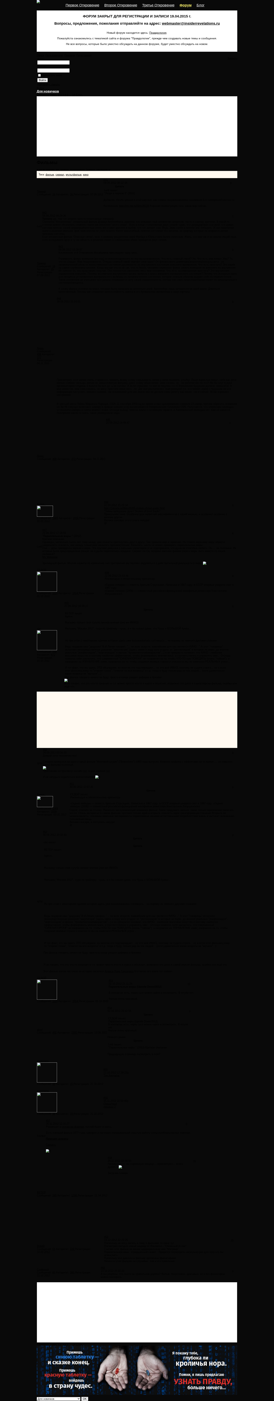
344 (54, 651)
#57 (48, 1120)
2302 (74, 1032)
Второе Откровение (120, 5)
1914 (75, 593)
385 (72, 1272)
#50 (45, 749)
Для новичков (48, 91)
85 (53, 1272)
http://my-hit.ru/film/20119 (134, 205)
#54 (110, 1007)
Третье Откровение (158, 5)
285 (54, 1195)
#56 (106, 1097)
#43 (61, 246)
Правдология (157, 32)
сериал (60, 174)
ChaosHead (110, 1103)
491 (54, 1032)
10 (72, 1083)
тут (85, 770)
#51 (72, 783)
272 (39, 357)
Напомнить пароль (48, 84)
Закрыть (232, 58)
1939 (76, 518)
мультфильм (73, 174)
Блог (201, 5)
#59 (106, 1237)
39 (53, 1083)
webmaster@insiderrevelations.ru (191, 23)
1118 (55, 593)
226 (72, 1249)
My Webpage (50, 557)
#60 (103, 1267)
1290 (74, 1195)
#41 (106, 179)
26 (72, 194)
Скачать (51, 1144)
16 (53, 194)
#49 (66, 603)
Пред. (53, 94)
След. (79, 94)
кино (85, 174)
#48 (107, 572)
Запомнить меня (52, 75)
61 (53, 1249)
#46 (106, 502)
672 (53, 654)
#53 (111, 980)
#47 (44, 530)
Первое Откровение (82, 5)
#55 (106, 1069)
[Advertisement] (137, 126)
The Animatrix (112, 1075)
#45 (108, 419)
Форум (186, 5)
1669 (55, 518)
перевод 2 (110, 1106)
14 (73, 94)
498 (39, 354)
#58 (110, 1157)
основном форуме (73, 1126)
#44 (59, 298)
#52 (45, 831)
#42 (44, 212)
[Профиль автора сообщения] (45, 515)
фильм (50, 174)
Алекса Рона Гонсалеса (119, 971)
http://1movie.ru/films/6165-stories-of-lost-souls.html (134, 508)
